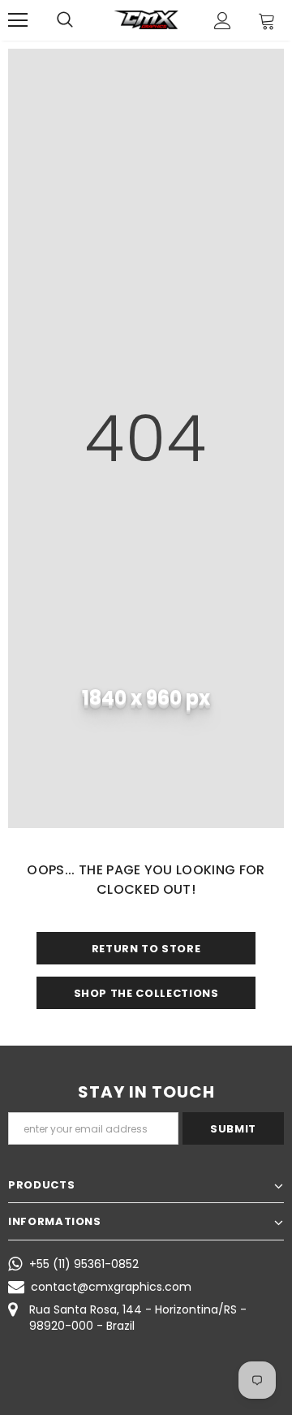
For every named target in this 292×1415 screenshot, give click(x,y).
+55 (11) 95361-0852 (84, 1264)
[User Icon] (222, 20)
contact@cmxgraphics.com (111, 1287)
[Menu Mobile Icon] (18, 20)
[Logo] (146, 20)
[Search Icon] (65, 20)
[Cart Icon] (267, 20)
